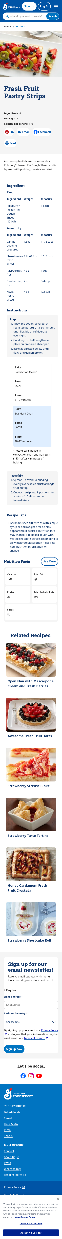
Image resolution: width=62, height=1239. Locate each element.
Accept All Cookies (31, 1232)
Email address (13, 996)
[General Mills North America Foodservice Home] (11, 6)
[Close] (58, 1199)
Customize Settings (31, 1223)
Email (26, 133)
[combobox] (27, 16)
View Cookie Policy (25, 1216)
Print (13, 143)
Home (7, 26)
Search (53, 16)
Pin (12, 132)
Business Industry (16, 1013)
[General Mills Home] (18, 1094)
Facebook (44, 132)
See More (49, 561)
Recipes (20, 26)
